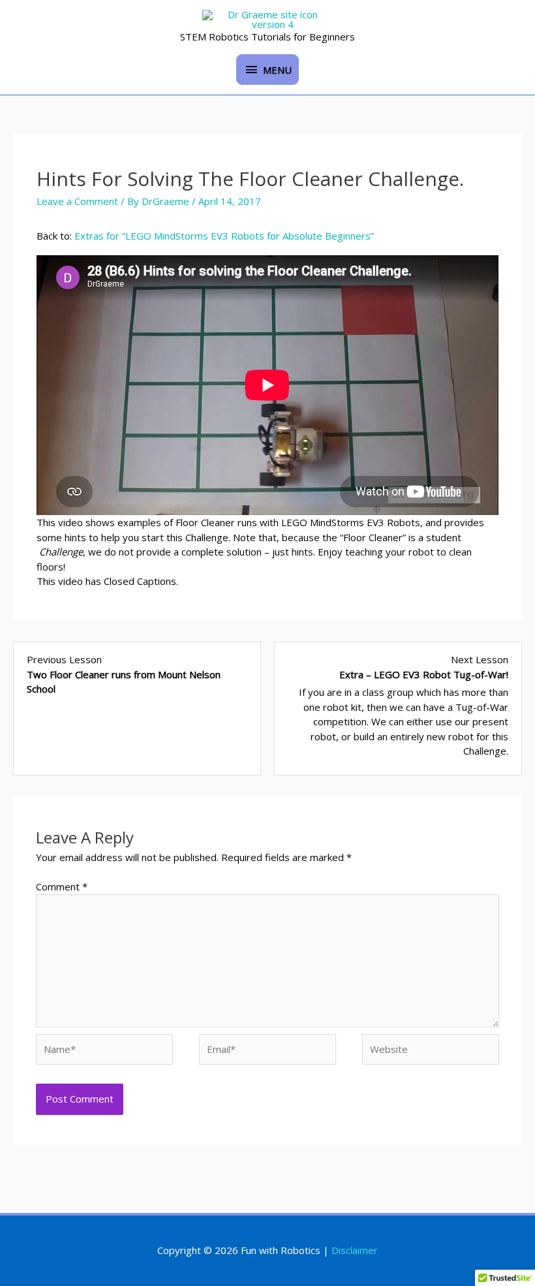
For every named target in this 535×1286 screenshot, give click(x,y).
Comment (61, 886)
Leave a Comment (77, 201)
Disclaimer (354, 1250)
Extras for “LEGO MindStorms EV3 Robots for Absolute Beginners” (224, 235)
